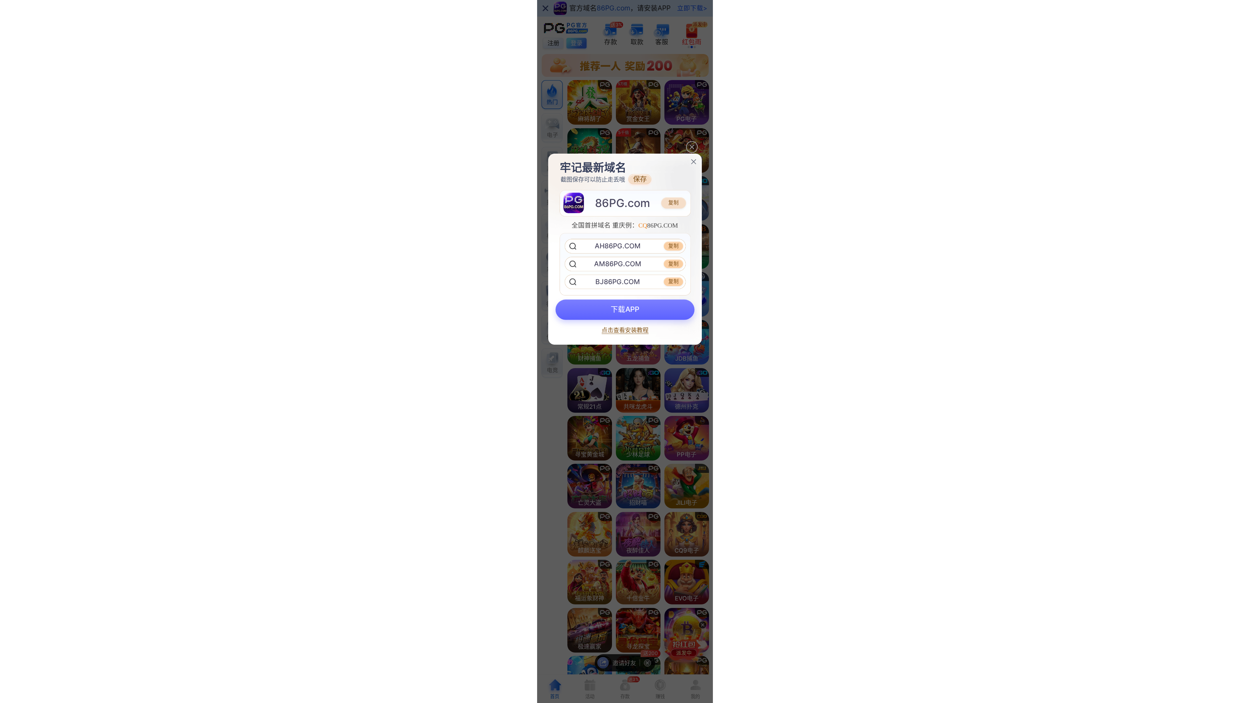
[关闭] (693, 161)
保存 (640, 179)
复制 (673, 203)
